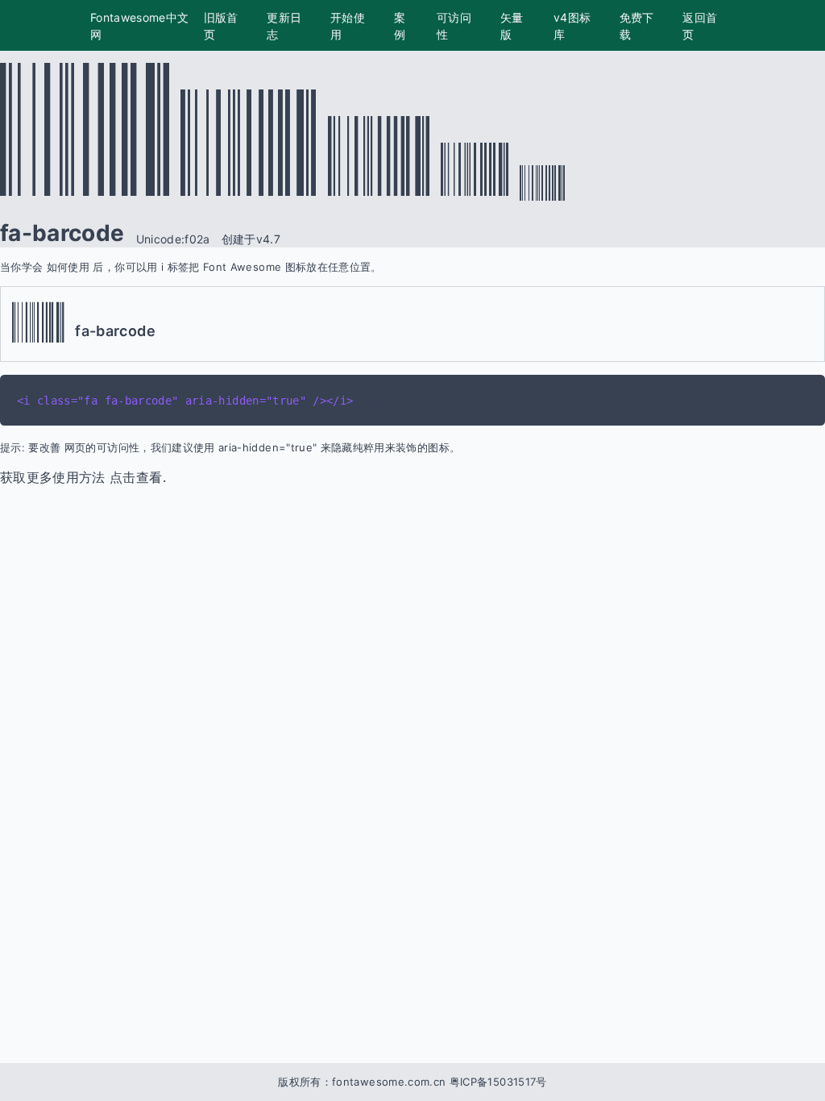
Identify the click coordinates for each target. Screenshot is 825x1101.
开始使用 (347, 25)
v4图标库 (572, 25)
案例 (399, 25)
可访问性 (454, 25)
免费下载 (637, 25)
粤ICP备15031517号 (498, 1081)
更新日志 (284, 25)
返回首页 (699, 25)
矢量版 (512, 25)
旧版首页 (221, 25)
